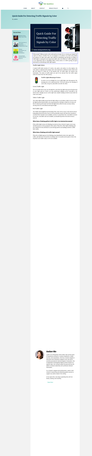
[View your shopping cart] (62, 8)
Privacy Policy (53, 8)
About (33, 8)
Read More (50, 382)
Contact (42, 8)
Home (25, 8)
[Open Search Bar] (68, 8)
